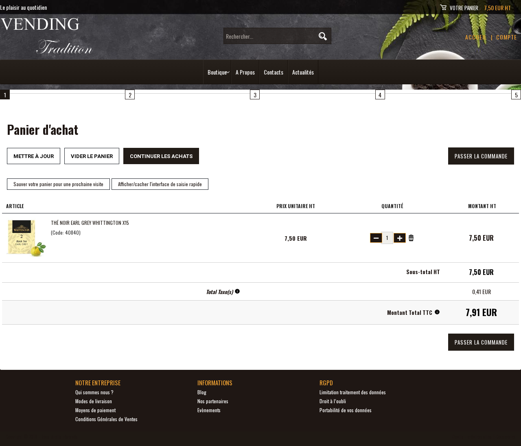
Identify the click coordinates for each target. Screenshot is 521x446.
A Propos (245, 72)
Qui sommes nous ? (94, 392)
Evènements (209, 409)
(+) (400, 238)
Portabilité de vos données (346, 409)
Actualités (303, 72)
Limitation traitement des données (353, 392)
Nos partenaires (212, 401)
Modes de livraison (93, 401)
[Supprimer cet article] (411, 237)
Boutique (217, 72)
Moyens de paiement (95, 409)
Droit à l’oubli (333, 401)
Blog (201, 392)
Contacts (273, 72)
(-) (376, 238)
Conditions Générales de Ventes (106, 418)
